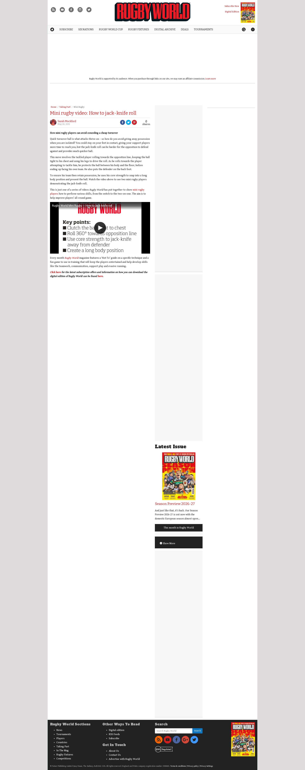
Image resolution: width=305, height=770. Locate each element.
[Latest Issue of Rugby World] (248, 12)
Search (197, 731)
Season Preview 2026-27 (175, 504)
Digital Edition (232, 11)
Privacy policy (193, 766)
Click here (55, 272)
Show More (168, 543)
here (100, 276)
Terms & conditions (178, 766)
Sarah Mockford (67, 121)
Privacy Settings (206, 766)
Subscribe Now (232, 6)
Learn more (210, 78)
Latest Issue (170, 446)
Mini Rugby (79, 107)
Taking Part (65, 107)
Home (53, 107)
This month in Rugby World (179, 527)
